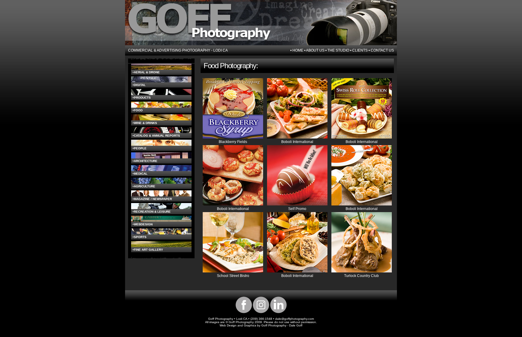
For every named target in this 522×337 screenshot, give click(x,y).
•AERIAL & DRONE (146, 72)
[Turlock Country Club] (361, 271)
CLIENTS (359, 50)
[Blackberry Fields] (233, 137)
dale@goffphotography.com (294, 318)
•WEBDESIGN (143, 224)
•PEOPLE (140, 148)
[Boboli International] (297, 137)
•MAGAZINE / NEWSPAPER (152, 199)
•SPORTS (140, 237)
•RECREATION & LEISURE (152, 211)
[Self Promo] (297, 204)
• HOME (296, 50)
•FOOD (138, 110)
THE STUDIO (338, 50)
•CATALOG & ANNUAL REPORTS (156, 135)
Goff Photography (273, 325)
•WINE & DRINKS (145, 123)
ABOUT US (315, 50)
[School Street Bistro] (233, 271)
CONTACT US (382, 50)
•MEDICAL (140, 173)
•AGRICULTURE (144, 186)
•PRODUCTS (142, 97)
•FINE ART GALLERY (148, 249)
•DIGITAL (139, 85)
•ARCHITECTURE (145, 161)
